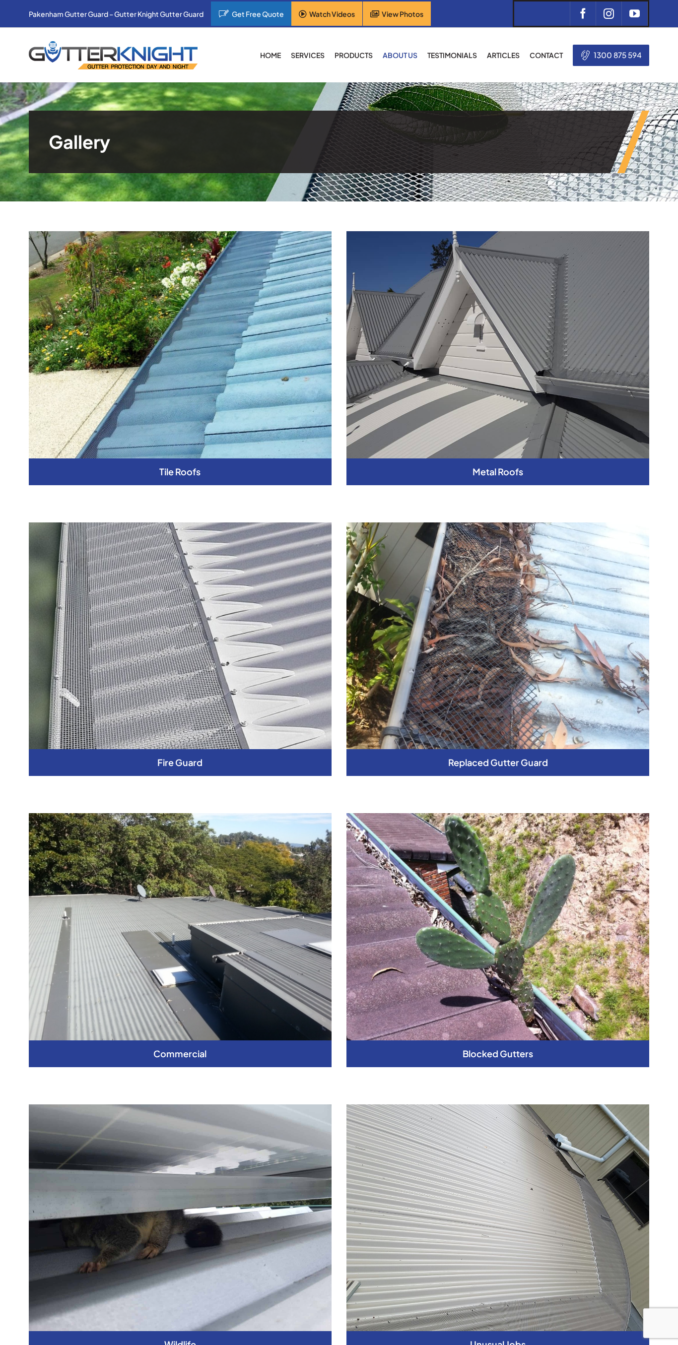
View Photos (402, 13)
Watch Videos (332, 13)
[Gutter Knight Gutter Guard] (113, 45)
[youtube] (634, 13)
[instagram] (608, 13)
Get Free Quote (258, 13)
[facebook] (583, 13)
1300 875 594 (618, 55)
